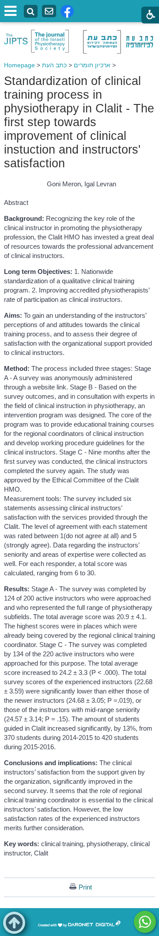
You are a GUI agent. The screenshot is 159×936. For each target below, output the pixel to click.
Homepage (19, 65)
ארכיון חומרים (92, 65)
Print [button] (85, 887)
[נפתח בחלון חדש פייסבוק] (67, 11)
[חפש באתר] (30, 11)
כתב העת (54, 65)
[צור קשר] (49, 11)
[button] (14, 923)
